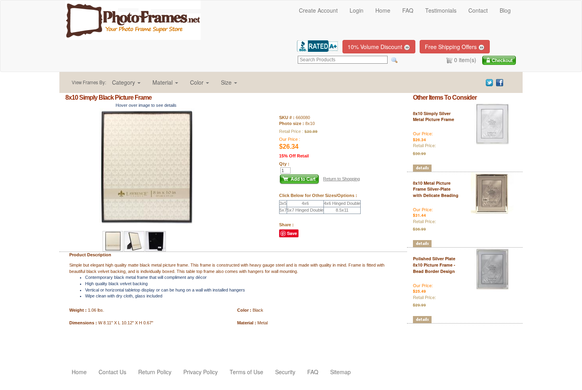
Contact (478, 10)
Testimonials (440, 10)
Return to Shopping (341, 178)
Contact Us (112, 372)
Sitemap (340, 372)
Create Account (318, 10)
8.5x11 (342, 210)
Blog (505, 10)
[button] (126, 82)
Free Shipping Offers (451, 47)
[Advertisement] (111, 342)
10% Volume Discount (376, 47)
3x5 (283, 203)
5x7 (283, 210)
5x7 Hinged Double (305, 210)
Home (382, 10)
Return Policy (154, 372)
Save (292, 233)
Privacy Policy (200, 372)
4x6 (305, 203)
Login (356, 10)
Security (285, 372)
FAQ (407, 10)
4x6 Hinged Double (342, 203)
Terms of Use (246, 372)
